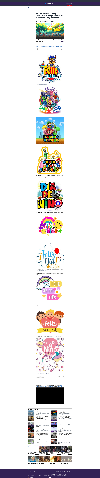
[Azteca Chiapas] (50, 3)
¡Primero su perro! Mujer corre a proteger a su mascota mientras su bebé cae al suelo (42, 439)
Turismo (33, 5)
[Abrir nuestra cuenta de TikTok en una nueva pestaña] (31, 471)
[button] (50, 477)
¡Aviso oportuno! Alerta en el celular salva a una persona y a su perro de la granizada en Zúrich (42, 423)
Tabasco (48, 5)
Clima (39, 5)
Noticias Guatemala (61, 5)
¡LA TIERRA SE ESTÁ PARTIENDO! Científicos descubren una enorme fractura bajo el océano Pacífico (64, 411)
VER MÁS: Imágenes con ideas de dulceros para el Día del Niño (44, 404)
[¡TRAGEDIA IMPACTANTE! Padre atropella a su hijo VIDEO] (54, 424)
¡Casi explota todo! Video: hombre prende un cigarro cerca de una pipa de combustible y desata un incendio (65, 440)
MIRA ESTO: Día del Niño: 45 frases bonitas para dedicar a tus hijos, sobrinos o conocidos (48, 271)
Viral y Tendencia (44, 5)
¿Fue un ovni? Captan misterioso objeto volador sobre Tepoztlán (64, 428)
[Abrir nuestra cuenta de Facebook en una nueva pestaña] (33, 471)
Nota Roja (36, 5)
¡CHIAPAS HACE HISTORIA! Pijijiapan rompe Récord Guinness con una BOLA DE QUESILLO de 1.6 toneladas (42, 417)
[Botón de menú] (28, 3)
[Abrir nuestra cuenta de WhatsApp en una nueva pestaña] (34, 471)
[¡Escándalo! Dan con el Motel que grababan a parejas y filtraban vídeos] (31, 429)
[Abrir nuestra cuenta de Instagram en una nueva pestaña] (30, 471)
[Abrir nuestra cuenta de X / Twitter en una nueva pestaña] (29, 471)
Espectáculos (56, 5)
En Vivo (70, 5)
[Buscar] (71, 3)
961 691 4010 (65, 471)
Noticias (29, 5)
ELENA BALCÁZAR (41, 41)
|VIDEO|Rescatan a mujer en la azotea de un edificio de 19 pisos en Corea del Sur (64, 417)
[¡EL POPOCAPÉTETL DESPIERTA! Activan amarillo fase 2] (31, 413)
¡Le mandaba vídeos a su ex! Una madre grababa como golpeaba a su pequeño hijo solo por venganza (42, 434)
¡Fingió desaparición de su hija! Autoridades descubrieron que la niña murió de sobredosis (65, 434)
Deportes (52, 5)
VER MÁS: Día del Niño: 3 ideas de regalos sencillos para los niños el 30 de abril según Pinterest (49, 46)
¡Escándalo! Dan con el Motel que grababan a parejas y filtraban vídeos (42, 428)
